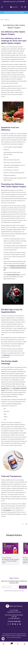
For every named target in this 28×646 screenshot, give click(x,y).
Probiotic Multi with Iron (13, 274)
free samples (7, 510)
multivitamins (6, 355)
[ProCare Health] (14, 7)
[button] (3, 638)
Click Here (21, 12)
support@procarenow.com (14, 612)
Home (2, 19)
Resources (7, 19)
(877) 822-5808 (14, 610)
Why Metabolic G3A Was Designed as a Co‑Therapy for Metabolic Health (10, 561)
